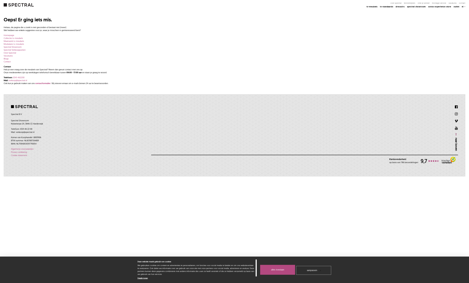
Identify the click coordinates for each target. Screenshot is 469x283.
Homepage (9, 35)
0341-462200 (18, 77)
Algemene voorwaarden (22, 149)
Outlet (456, 6)
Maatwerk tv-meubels (14, 41)
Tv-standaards (386, 6)
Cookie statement (19, 155)
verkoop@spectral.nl (18, 80)
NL (463, 6)
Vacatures (453, 3)
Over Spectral (395, 3)
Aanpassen (312, 270)
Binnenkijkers (409, 3)
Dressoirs (400, 6)
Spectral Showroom (416, 6)
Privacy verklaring (19, 152)
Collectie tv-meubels (13, 38)
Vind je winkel (424, 3)
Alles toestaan (277, 269)
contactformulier (43, 83)
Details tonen (143, 278)
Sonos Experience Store (439, 6)
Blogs (6, 58)
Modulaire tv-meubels (14, 44)
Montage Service (439, 3)
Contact (462, 3)
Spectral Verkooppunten (15, 50)
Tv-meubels (372, 6)
